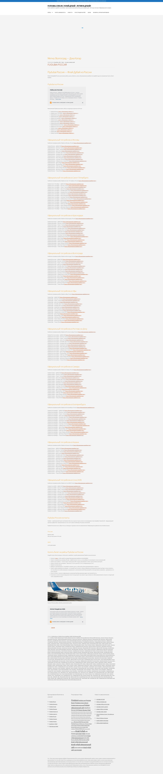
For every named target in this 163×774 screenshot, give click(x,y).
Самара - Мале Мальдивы (57, 665)
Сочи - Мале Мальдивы (77, 673)
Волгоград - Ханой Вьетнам (84, 642)
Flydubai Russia (54, 636)
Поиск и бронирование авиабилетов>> (82, 143)
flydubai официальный (59, 637)
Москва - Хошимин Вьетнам (69, 655)
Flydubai (52, 637)
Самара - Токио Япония (106, 665)
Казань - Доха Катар (73, 643)
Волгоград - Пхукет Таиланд (95, 640)
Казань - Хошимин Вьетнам (77, 646)
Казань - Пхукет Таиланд (86, 645)
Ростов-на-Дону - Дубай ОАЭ (106, 658)
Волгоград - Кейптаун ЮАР (106, 639)
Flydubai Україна (53, 721)
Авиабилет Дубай (68, 636)
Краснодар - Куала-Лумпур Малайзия (58, 649)
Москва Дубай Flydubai (91, 655)
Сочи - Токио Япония (56, 675)
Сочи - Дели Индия (62, 672)
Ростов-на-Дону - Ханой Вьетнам (60, 662)
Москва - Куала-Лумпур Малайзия (54, 653)
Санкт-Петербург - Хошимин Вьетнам (106, 671)
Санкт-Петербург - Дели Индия (87, 666)
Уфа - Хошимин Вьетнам (102, 678)
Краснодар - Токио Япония (61, 650)
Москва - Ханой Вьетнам (59, 655)
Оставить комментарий (70, 62)
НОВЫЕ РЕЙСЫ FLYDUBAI (102, 709)
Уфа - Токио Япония (83, 678)
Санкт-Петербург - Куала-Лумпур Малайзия (60, 669)
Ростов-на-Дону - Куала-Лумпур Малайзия (102, 659)
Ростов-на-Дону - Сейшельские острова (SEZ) (82, 661)
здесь (56, 558)
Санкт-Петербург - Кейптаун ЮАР (94, 668)
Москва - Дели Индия (108, 650)
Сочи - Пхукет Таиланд (87, 673)
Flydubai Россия (61, 636)
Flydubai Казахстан (53, 711)
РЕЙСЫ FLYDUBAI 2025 (101, 702)
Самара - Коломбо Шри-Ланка (99, 663)
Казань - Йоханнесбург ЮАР (92, 643)
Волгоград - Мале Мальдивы (83, 640)
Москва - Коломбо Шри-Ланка (106, 652)
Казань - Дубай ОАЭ (82, 643)
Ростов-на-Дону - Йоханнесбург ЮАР (55, 659)
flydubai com (82, 700)
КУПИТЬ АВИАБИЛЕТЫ (60, 12)
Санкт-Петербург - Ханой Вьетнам (91, 671)
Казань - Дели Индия (52, 643)
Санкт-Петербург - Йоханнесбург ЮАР (78, 668)
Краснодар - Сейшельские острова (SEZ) (99, 649)
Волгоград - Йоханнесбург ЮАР (94, 639)
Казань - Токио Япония (56, 646)
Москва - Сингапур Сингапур (104, 653)
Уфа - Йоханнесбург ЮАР (63, 676)
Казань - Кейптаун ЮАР (103, 643)
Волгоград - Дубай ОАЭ (82, 639)
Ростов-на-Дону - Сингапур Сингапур (100, 661)
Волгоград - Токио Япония (72, 642)
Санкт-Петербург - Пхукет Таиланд (91, 669)
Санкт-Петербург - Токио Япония (77, 671)
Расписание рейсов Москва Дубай (101, 656)
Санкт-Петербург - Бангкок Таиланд (73, 666)
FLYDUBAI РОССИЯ (57, 64)
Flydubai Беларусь (53, 704)
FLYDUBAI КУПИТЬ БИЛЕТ (102, 706)
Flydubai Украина (53, 719)
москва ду (78, 655)
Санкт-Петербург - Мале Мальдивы (76, 669)
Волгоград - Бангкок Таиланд (102, 637)
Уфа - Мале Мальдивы (105, 676)
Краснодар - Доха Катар (62, 648)
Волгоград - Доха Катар (72, 639)
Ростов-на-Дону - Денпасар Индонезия (79, 658)
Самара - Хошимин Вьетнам (60, 666)
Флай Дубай (109, 678)
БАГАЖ (89, 12)
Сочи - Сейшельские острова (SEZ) (99, 673)
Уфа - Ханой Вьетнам (92, 678)
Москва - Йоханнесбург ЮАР (84, 652)
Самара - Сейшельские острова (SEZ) (81, 665)
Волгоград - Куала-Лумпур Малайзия (69, 640)
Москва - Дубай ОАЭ (74, 652)
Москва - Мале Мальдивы (67, 653)
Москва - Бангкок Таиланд (98, 650)
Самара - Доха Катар (57, 663)
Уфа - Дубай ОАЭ (54, 676)
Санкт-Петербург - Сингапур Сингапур (61, 671)
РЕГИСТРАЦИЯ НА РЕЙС (80, 12)
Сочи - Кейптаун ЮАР (109, 672)
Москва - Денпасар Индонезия (54, 652)
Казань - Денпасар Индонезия (63, 643)
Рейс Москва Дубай (77, 636)
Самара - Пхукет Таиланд (68, 665)
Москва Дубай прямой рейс (56, 656)
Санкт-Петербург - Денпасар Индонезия (103, 666)
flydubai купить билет (81, 703)
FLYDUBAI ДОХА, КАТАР (101, 711)
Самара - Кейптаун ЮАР (87, 663)
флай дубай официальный (62, 679)
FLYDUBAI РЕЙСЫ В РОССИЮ (102, 704)
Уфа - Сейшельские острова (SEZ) (61, 678)
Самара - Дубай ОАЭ (66, 663)
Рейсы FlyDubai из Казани (102, 718)
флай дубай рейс (79, 747)
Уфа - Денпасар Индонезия (104, 675)
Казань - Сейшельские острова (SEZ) (99, 645)
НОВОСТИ (70, 12)
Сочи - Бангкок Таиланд (52, 672)
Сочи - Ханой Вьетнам (65, 675)
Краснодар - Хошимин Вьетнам (85, 650)
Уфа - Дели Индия (94, 675)
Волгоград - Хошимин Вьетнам (96, 642)
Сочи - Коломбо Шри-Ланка (53, 673)
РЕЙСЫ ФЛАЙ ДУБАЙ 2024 (102, 723)
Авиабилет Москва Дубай (81, 637)
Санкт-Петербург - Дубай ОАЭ (64, 668)
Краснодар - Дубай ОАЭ (72, 648)
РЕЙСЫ (49, 12)
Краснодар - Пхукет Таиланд (85, 649)
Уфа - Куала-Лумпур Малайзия (94, 676)
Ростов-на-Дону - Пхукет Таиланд (66, 661)
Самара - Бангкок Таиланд (88, 662)
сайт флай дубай (80, 733)
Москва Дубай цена (90, 656)
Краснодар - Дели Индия (101, 646)
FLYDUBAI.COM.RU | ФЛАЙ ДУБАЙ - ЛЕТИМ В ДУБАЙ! (69, 6)
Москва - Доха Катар (65, 652)
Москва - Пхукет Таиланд (78, 653)
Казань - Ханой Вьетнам (67, 646)
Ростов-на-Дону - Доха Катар (93, 658)
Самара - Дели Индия (99, 662)
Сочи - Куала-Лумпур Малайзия (65, 673)
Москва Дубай (83, 655)
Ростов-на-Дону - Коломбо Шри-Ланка (85, 659)
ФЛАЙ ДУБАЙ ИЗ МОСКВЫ (102, 720)
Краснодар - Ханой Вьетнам (73, 650)
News (63, 62)
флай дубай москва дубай (82, 740)
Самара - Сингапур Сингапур (95, 665)
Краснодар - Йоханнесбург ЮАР (84, 648)
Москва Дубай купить (101, 655)
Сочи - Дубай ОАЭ (89, 672)
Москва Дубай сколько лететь (68, 656)
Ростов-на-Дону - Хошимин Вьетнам (75, 662)
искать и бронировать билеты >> (66, 111)
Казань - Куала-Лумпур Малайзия (63, 645)
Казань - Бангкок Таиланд (108, 642)
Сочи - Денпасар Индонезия (72, 672)
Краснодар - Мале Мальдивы (72, 649)
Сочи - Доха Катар (82, 672)
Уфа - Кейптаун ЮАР (72, 676)
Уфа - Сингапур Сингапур (74, 678)
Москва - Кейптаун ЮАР (95, 652)
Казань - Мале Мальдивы (76, 645)
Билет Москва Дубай (91, 637)
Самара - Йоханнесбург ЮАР (76, 663)
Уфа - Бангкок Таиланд (85, 675)
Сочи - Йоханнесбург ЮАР (99, 672)
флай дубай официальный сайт (74, 679)
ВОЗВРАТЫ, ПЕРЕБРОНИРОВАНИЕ (101, 12)
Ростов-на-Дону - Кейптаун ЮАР (70, 659)
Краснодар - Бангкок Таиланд (89, 646)
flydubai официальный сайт (70, 637)
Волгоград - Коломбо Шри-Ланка (54, 640)
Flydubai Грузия (52, 706)
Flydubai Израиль (53, 709)
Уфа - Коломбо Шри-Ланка (82, 676)
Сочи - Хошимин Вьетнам (75, 675)
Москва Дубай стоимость (80, 656)
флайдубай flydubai (82, 736)
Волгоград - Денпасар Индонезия (60, 639)
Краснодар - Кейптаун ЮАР (96, 648)
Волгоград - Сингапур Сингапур (60, 642)
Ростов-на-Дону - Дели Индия (64, 658)
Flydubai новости (53, 714)
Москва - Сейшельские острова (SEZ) (90, 653)
